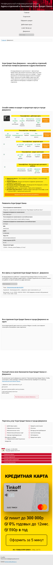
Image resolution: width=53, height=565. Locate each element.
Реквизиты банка (9, 454)
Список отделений (9, 457)
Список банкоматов (9, 462)
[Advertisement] (26, 51)
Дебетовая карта (26, 24)
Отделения (26, 16)
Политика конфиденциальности (10, 559)
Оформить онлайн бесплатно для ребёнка (26, 194)
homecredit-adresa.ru (10, 562)
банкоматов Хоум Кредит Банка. (11, 381)
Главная (26, 12)
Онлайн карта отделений (11, 459)
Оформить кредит (26, 20)
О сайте (3, 557)
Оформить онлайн (46, 120)
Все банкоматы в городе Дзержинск (25, 396)
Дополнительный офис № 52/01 (15, 287)
